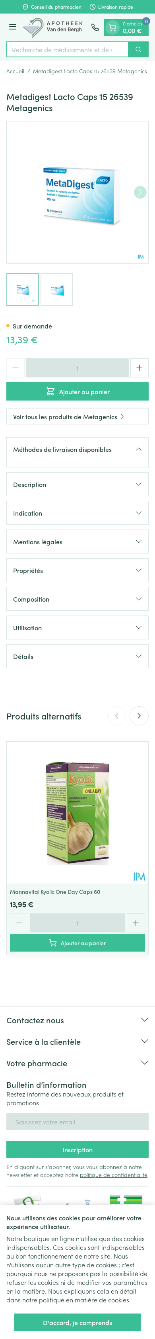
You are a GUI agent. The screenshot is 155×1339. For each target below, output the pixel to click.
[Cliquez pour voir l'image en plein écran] (77, 192)
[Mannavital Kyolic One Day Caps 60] (77, 813)
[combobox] (67, 49)
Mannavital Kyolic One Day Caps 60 (55, 891)
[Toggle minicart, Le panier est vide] (112, 27)
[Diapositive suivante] (139, 715)
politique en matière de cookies (84, 1299)
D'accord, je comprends (77, 1322)
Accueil (15, 71)
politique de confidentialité (113, 1175)
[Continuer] (140, 192)
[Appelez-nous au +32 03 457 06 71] (95, 27)
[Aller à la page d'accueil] (55, 27)
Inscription (77, 1149)
